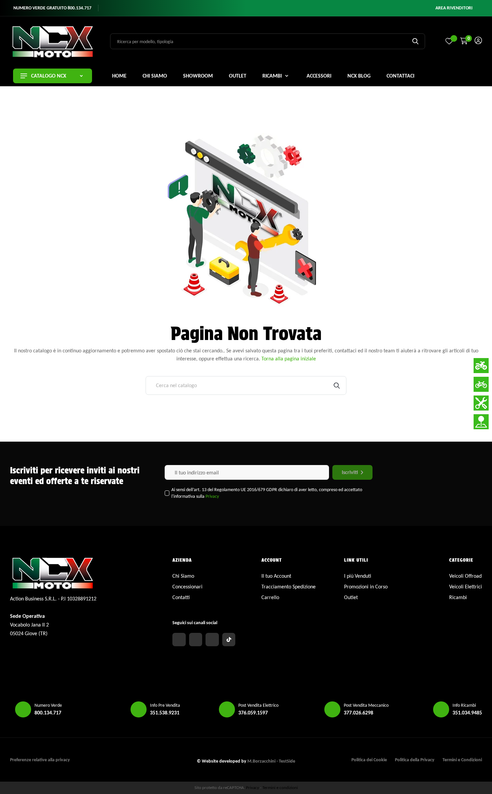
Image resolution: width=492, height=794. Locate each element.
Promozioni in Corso (366, 586)
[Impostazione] (478, 41)
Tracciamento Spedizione (288, 586)
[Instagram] (195, 639)
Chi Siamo (183, 576)
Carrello (270, 597)
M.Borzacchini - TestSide (271, 761)
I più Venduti (357, 576)
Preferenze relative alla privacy (40, 760)
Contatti (181, 597)
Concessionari (187, 586)
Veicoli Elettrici (465, 586)
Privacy (212, 496)
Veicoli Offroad (465, 576)
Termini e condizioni (280, 787)
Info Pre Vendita (165, 705)
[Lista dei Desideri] (449, 41)
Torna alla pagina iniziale (288, 358)
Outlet (351, 597)
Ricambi (458, 597)
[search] (415, 41)
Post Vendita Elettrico (258, 705)
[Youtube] (212, 639)
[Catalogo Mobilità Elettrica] (481, 384)
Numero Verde (48, 705)
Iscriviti (350, 472)
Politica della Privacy (414, 760)
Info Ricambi (464, 705)
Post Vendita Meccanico (366, 705)
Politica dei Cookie (369, 760)
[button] (454, 8)
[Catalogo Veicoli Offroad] (481, 365)
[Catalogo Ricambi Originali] (481, 403)
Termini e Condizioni (462, 760)
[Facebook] (179, 639)
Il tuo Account (276, 576)
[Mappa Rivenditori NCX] (481, 421)
